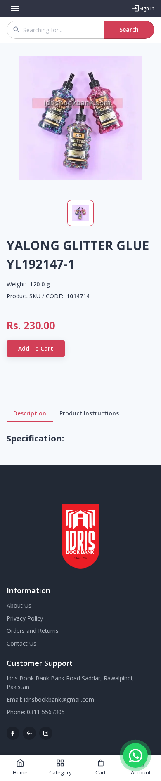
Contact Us (21, 643)
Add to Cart (35, 348)
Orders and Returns (33, 631)
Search (129, 29)
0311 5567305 (46, 712)
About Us (19, 605)
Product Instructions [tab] (89, 413)
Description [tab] (29, 413)
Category (60, 772)
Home (20, 772)
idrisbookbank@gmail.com (59, 699)
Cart (100, 772)
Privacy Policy (25, 618)
